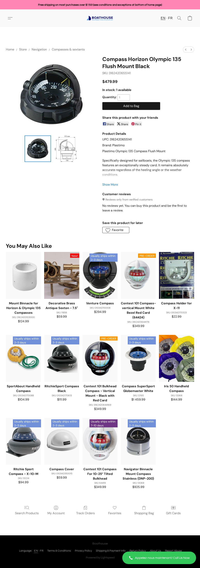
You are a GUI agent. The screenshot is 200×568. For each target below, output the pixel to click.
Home (10, 49)
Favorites (114, 513)
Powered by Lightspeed (100, 557)
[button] (159, 558)
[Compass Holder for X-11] (176, 275)
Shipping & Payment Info (111, 550)
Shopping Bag (144, 513)
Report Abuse (173, 550)
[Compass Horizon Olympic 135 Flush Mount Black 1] (66, 149)
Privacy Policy (83, 550)
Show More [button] (110, 184)
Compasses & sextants (68, 49)
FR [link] (41, 550)
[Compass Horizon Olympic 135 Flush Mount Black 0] (38, 149)
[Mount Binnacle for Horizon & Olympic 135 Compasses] (23, 275)
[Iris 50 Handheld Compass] (176, 358)
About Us (155, 550)
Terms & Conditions (59, 550)
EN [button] (163, 18)
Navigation (39, 49)
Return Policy (137, 550)
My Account (56, 513)
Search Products (27, 513)
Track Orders (85, 513)
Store (23, 49)
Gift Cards (173, 513)
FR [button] (170, 18)
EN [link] (36, 550)
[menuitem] (185, 49)
